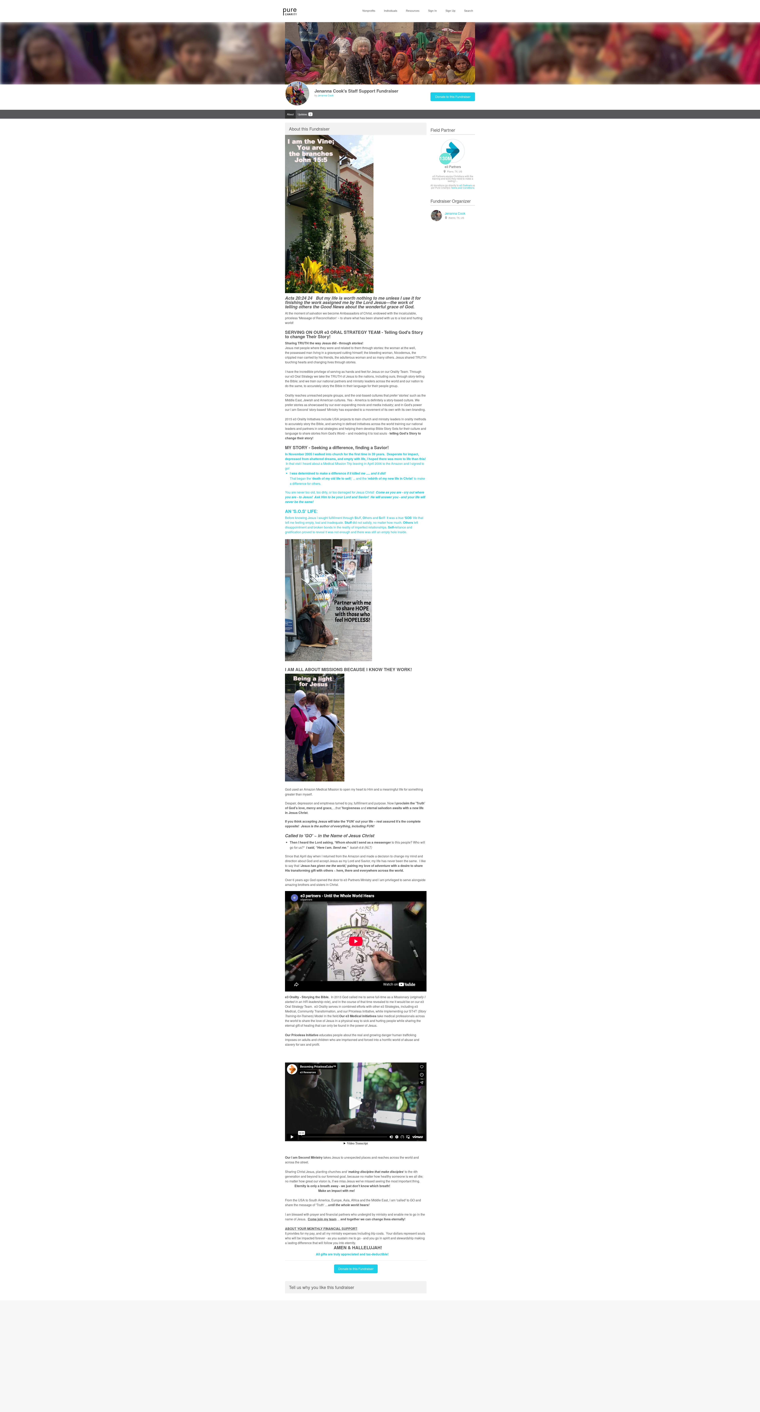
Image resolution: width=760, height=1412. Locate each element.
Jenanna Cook (325, 95)
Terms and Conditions (462, 187)
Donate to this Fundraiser (452, 96)
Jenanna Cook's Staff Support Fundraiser (356, 90)
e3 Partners (453, 166)
